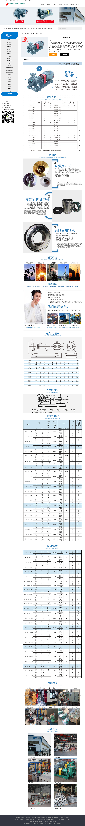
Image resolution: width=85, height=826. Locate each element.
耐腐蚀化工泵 (40, 28)
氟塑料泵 (9, 39)
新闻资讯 (60, 4)
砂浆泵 (9, 81)
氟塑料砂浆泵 (9, 44)
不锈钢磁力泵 (9, 60)
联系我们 (77, 4)
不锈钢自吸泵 (9, 63)
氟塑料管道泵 (50, 28)
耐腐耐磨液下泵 (9, 72)
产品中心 (33, 33)
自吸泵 (9, 86)
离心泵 (9, 79)
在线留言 (53, 54)
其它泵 (9, 88)
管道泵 (9, 84)
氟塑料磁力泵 (16, 28)
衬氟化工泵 (35, 28)
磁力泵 (9, 77)
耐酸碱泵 (45, 28)
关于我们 (49, 4)
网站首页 (43, 4)
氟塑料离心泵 (10, 28)
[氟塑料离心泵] (15, 3)
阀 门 (9, 91)
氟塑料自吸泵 (9, 49)
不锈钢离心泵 (29, 28)
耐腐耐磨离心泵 (9, 67)
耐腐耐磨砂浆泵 (23, 28)
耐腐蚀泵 (9, 65)
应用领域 (66, 4)
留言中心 (72, 4)
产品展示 (55, 4)
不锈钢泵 (9, 56)
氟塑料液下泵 (9, 53)
